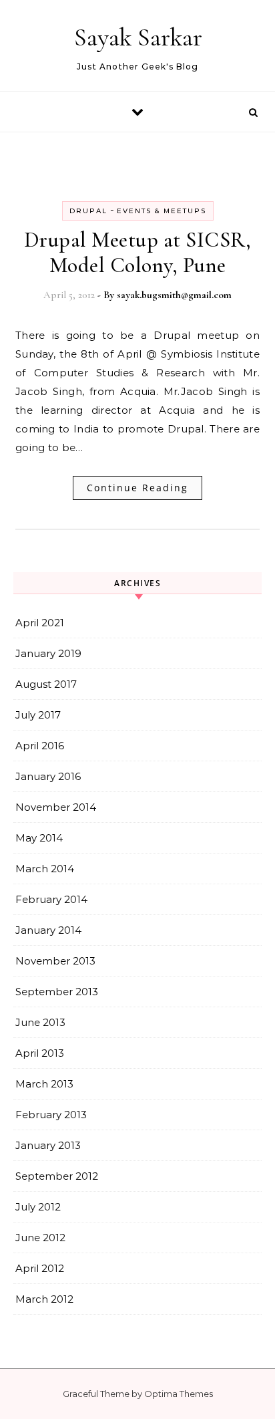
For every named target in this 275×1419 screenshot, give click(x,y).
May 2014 (39, 837)
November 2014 (55, 807)
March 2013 (44, 1083)
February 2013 (51, 1114)
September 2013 (56, 991)
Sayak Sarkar (138, 37)
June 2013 (40, 1022)
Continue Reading (137, 487)
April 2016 (39, 745)
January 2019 (48, 653)
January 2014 (48, 930)
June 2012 (40, 1237)
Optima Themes (178, 1393)
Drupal (88, 211)
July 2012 (38, 1206)
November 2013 (55, 960)
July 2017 (38, 714)
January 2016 (48, 776)
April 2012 (39, 1268)
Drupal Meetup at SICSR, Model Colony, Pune (138, 252)
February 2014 (51, 899)
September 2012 (56, 1176)
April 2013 (39, 1053)
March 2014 (44, 868)
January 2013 (48, 1145)
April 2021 (39, 622)
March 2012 (44, 1299)
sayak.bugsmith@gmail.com (174, 295)
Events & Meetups (161, 211)
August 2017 (46, 684)
